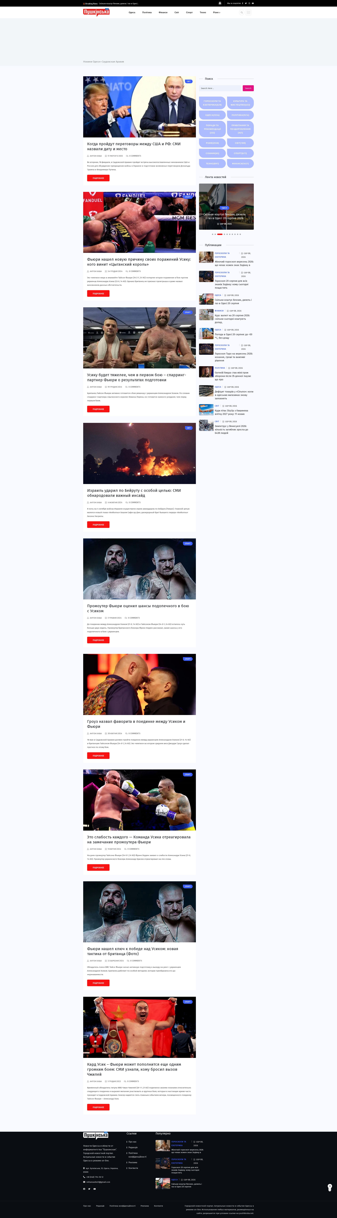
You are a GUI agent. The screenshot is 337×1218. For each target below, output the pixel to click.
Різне (216, 12)
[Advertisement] (168, 40)
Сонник (212, 153)
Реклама (132, 1162)
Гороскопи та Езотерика (212, 103)
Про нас (132, 1142)
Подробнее (98, 178)
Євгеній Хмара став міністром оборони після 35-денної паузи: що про (233, 376)
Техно (203, 12)
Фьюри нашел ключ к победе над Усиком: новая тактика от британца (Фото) (132, 951)
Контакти (133, 1168)
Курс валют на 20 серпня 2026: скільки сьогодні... (120, 4)
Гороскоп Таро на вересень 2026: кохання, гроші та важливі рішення (234, 357)
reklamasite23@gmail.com (98, 1182)
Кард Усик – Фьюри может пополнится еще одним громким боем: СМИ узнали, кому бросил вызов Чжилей (134, 1069)
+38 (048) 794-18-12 (94, 1177)
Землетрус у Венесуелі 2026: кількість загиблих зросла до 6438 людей (231, 429)
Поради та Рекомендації (212, 129)
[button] (212, 234)
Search (248, 88)
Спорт (189, 12)
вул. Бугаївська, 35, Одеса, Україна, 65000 (100, 1170)
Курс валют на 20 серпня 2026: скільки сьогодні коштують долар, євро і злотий (224, 214)
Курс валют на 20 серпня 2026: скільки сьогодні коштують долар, (232, 319)
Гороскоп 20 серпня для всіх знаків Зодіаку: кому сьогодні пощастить (231, 284)
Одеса (132, 12)
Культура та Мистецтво (240, 103)
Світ (177, 12)
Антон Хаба (96, 156)
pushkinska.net (246, 1213)
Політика (147, 12)
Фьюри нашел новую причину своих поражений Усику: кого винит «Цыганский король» (139, 262)
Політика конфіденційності (137, 1155)
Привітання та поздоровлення (240, 129)
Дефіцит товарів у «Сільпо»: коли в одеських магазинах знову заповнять (234, 395)
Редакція (133, 1147)
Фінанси (163, 12)
